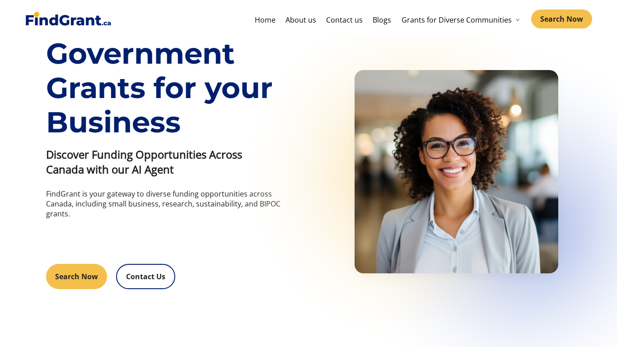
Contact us (344, 20)
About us (300, 20)
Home (265, 20)
